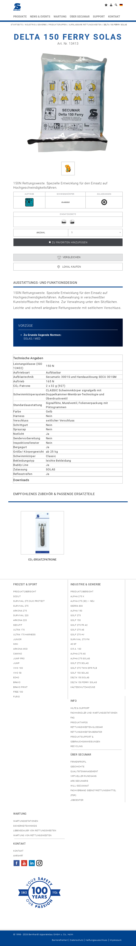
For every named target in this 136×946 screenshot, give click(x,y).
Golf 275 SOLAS (79, 663)
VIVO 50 (17, 673)
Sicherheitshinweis (25, 826)
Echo (16, 677)
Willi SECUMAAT (79, 785)
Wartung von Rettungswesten (32, 835)
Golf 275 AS (77, 629)
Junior (17, 639)
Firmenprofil (78, 761)
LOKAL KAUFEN (71, 266)
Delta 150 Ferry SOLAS (83, 682)
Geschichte (77, 766)
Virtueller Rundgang (83, 776)
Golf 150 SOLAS (79, 673)
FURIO (16, 696)
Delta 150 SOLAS (79, 677)
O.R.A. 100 (75, 649)
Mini (15, 644)
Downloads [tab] (21, 480)
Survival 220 (21, 615)
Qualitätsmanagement (84, 771)
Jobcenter (76, 800)
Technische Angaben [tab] (28, 358)
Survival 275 (21, 606)
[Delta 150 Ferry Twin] (68, 103)
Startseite (17, 25)
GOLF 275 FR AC (79, 625)
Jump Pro (19, 658)
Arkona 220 (20, 620)
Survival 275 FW (80, 639)
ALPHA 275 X (77, 596)
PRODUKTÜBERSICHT (82, 591)
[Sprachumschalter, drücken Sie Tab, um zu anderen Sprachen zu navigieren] (121, 5)
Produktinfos (79, 722)
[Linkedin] (32, 862)
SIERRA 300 (76, 606)
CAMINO (17, 653)
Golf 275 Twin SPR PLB (83, 668)
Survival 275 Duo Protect (29, 601)
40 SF (73, 644)
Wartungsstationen (25, 821)
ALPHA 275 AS (78, 653)
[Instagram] (39, 862)
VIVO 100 (18, 668)
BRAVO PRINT (20, 687)
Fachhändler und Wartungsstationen (93, 713)
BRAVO (17, 682)
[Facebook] (16, 862)
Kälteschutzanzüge (82, 687)
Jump (16, 663)
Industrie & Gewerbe (36, 25)
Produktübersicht (24, 591)
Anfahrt (18, 855)
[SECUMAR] (17, 7)
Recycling (76, 746)
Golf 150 (75, 620)
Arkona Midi (20, 649)
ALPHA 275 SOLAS (80, 658)
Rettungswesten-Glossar (86, 727)
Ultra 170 (19, 629)
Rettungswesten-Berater (86, 732)
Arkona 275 (20, 610)
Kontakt (18, 851)
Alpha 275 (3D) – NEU (82, 601)
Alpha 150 (76, 610)
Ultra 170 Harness (24, 634)
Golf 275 (75, 615)
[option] (42, 538)
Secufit (17, 625)
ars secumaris (79, 781)
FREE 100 (18, 692)
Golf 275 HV (77, 634)
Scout (17, 596)
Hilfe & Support (80, 708)
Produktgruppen (58, 25)
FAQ (72, 717)
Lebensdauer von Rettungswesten (34, 830)
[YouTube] (24, 862)
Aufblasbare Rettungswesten (85, 25)
